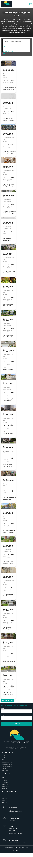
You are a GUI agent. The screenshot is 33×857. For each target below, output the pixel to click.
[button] (30, 4)
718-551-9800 (12, 820)
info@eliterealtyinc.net (15, 833)
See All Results (7, 700)
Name (2, 708)
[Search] (3, 53)
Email (2, 715)
